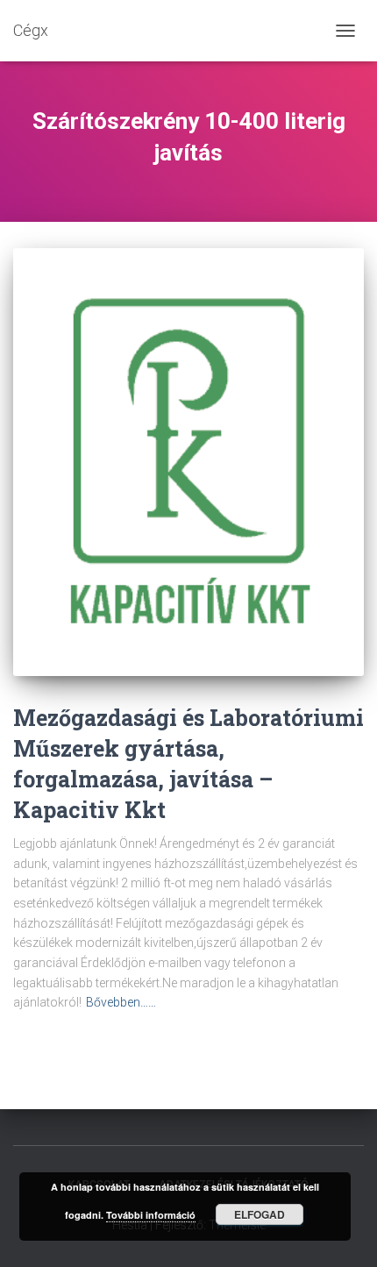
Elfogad (259, 1214)
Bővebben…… (121, 1002)
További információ (151, 1214)
